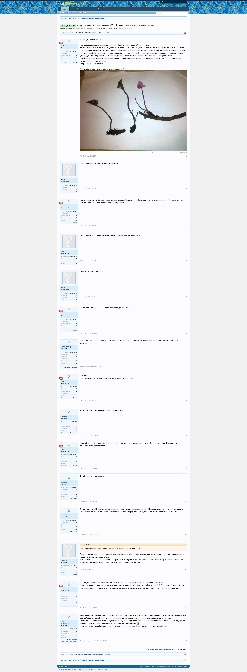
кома (63, 180)
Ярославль (73, 432)
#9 (186, 436)
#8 (186, 400)
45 (76, 55)
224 (76, 426)
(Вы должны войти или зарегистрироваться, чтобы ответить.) (167, 649)
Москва (75, 62)
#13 (186, 569)
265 (76, 430)
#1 (186, 156)
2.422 (75, 568)
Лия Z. (121, 28)
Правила (100, 9)
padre (106, 669)
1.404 (75, 424)
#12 (186, 534)
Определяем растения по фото (85, 28)
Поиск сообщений (65, 12)
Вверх (186, 666)
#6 (186, 333)
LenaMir (64, 416)
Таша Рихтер (66, 347)
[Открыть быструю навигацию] (185, 18)
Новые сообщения (80, 12)
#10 (186, 468)
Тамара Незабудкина (66, 622)
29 (76, 356)
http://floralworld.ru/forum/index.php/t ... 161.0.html (155, 559)
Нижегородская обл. (70, 367)
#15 (186, 641)
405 (76, 363)
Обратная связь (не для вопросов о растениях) (154, 666)
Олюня (64, 560)
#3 (186, 225)
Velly (95, 32)
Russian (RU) (63, 666)
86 (76, 191)
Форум (65, 9)
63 (76, 53)
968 (76, 631)
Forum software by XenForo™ (76, 669)
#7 (186, 366)
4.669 (75, 354)
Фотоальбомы (76, 9)
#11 (186, 501)
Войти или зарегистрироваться (174, 2)
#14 (186, 608)
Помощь (174, 666)
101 (76, 60)
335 (76, 572)
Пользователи (89, 9)
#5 (186, 297)
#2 (186, 189)
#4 (186, 260)
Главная (180, 666)
